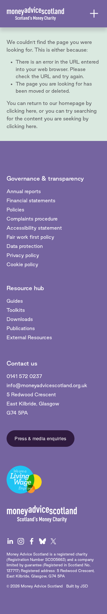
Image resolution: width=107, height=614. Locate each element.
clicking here (21, 111)
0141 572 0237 (24, 376)
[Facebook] (31, 541)
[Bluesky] (42, 541)
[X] (53, 541)
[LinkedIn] (10, 541)
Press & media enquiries (40, 438)
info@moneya (23, 385)
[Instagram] (20, 541)
